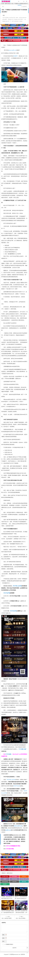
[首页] (27, 947)
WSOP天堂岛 (16, 785)
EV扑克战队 (8, 754)
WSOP (5, 879)
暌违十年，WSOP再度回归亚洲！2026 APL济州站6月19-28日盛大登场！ (21, 898)
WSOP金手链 (7, 593)
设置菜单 (19, 5)
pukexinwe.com (17, 835)
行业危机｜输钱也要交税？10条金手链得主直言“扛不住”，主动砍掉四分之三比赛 (7, 898)
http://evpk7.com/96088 (18, 754)
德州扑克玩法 (9, 873)
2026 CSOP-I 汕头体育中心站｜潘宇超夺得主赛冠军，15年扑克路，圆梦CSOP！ (21, 912)
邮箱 (4, 938)
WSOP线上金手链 (17, 585)
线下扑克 (24, 881)
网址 (3, 941)
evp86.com (8, 830)
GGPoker (24, 876)
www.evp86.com (12, 50)
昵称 (4, 935)
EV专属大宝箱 (22, 749)
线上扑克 (9, 53)
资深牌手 (15, 56)
